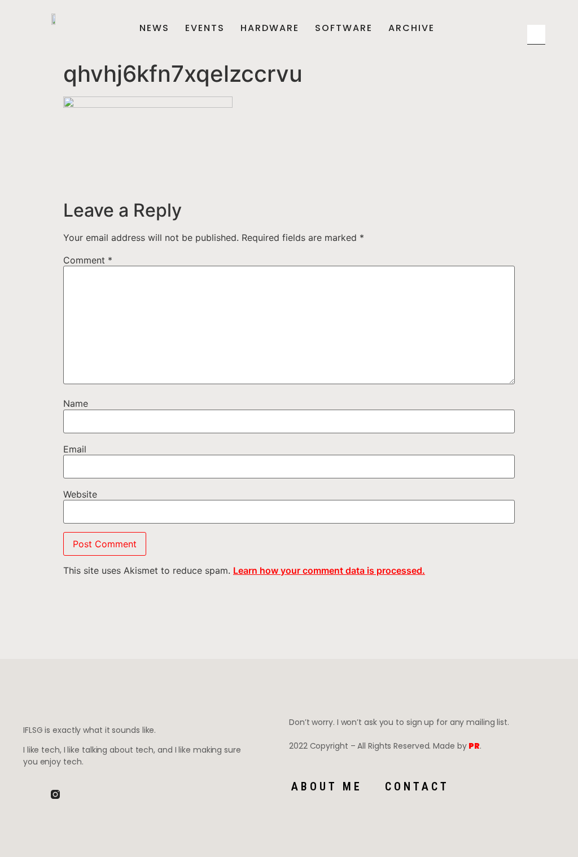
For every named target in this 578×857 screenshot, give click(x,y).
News (154, 28)
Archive (411, 28)
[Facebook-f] (27, 794)
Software (344, 28)
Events (205, 28)
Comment (87, 260)
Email (74, 449)
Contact (417, 786)
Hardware (269, 28)
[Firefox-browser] (82, 794)
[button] (533, 18)
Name (75, 403)
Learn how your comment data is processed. (329, 570)
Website (80, 494)
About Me (326, 786)
